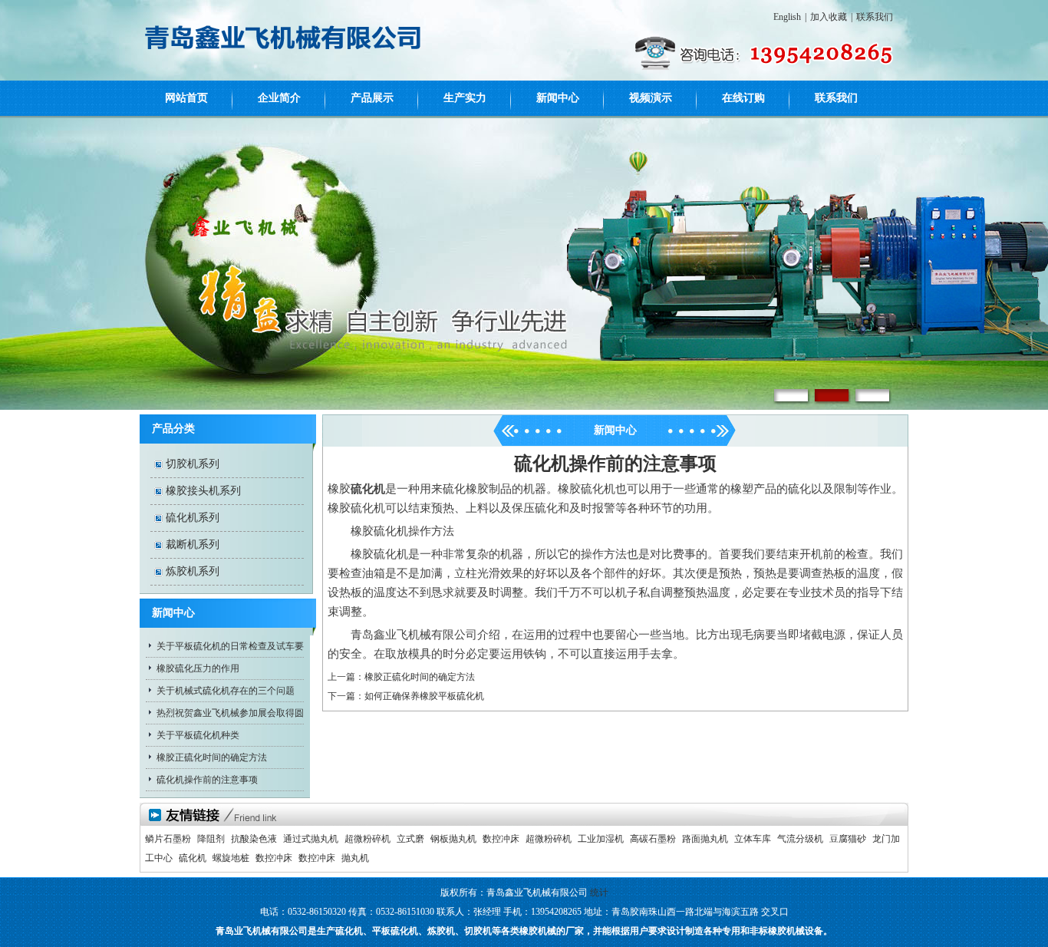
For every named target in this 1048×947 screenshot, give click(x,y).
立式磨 (410, 838)
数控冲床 (501, 838)
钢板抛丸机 (453, 838)
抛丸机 (355, 858)
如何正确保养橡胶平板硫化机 (424, 696)
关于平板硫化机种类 (198, 735)
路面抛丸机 (705, 838)
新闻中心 (557, 98)
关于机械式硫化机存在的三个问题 (226, 690)
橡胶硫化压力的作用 (198, 668)
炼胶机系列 (192, 571)
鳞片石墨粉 (168, 838)
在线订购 (743, 98)
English (787, 17)
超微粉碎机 (367, 838)
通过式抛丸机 (310, 838)
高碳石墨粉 (653, 838)
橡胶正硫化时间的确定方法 (212, 757)
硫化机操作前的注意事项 (207, 779)
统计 (599, 892)
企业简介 (279, 98)
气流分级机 (800, 838)
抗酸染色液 (254, 838)
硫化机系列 (192, 517)
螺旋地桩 (231, 858)
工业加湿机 (601, 838)
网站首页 (186, 98)
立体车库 (752, 838)
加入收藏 (828, 17)
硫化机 (192, 858)
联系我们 (874, 17)
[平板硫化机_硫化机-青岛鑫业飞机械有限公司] (281, 60)
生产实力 (464, 98)
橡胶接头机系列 (203, 491)
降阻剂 (211, 838)
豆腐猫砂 (847, 838)
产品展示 (372, 98)
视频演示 (650, 98)
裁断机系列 (192, 544)
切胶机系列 (192, 464)
